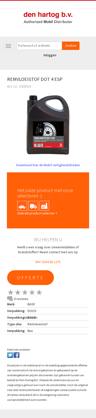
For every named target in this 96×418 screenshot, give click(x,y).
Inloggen (50, 55)
